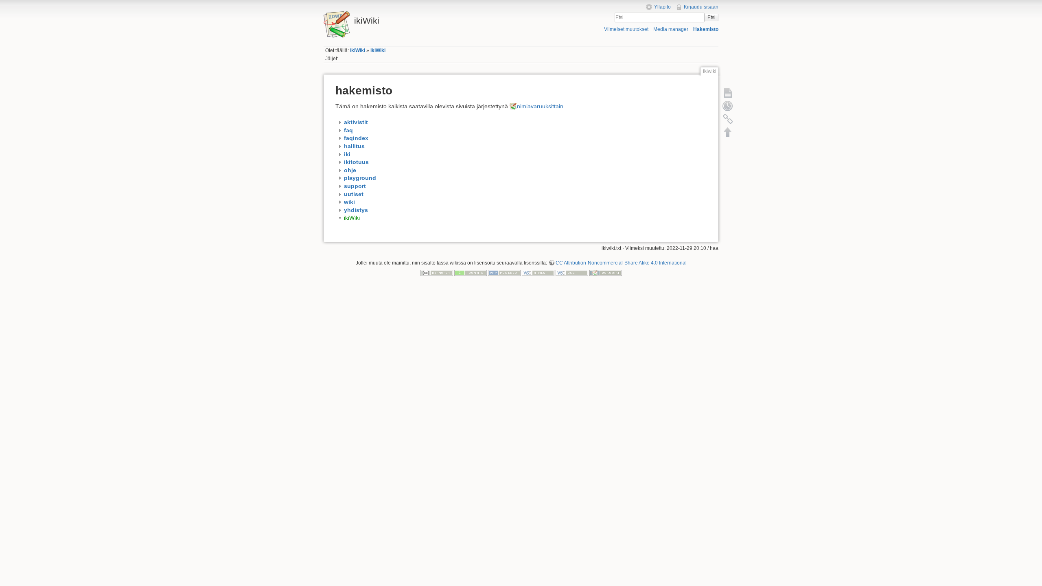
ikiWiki (357, 50)
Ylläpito (662, 7)
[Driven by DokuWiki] (605, 273)
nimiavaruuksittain (540, 106)
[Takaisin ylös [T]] (727, 131)
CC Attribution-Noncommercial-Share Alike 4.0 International (621, 263)
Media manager (670, 29)
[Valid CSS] (572, 273)
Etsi (711, 17)
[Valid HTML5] (538, 273)
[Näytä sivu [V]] (727, 92)
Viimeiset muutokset (626, 29)
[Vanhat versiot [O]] (727, 105)
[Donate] (470, 273)
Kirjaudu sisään (701, 7)
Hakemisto (705, 29)
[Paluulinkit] (727, 118)
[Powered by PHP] (504, 273)
